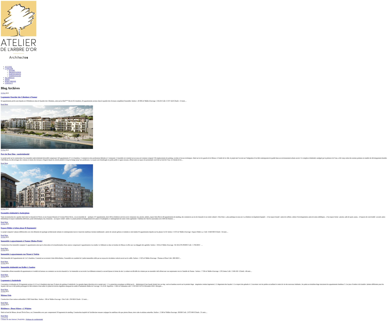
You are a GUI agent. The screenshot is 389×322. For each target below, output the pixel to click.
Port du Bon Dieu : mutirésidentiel (15, 154)
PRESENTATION (15, 72)
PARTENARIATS (15, 74)
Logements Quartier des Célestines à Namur (19, 97)
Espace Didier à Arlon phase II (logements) (18, 228)
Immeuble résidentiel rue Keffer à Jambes (18, 267)
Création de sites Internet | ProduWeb (13, 319)
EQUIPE (12, 70)
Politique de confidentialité (34, 319)
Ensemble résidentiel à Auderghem (15, 213)
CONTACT (9, 83)
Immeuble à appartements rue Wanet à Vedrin (20, 254)
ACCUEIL (8, 67)
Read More (4, 104)
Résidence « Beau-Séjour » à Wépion (16, 308)
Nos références (9, 78)
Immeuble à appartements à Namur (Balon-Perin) (21, 241)
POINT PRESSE (10, 81)
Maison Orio (6, 295)
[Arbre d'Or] (18, 63)
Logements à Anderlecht (11, 280)
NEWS (7, 79)
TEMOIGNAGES (15, 76)
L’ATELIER (9, 68)
